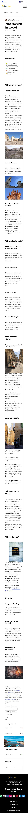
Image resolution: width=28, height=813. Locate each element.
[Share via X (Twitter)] (9, 724)
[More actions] (22, 20)
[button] (25, 6)
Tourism (11, 12)
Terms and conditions (14, 810)
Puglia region (9, 714)
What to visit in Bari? (12, 749)
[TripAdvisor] (4, 796)
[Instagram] (10, 796)
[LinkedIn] (20, 796)
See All (21, 733)
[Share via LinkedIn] (12, 724)
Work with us (14, 804)
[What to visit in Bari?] (14, 741)
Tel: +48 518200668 (14, 783)
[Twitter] (23, 796)
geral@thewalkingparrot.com (14, 781)
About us (13, 807)
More (17, 12)
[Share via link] (15, 724)
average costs (14, 708)
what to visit (14, 706)
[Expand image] (14, 138)
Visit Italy (8, 711)
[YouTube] (14, 796)
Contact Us (13, 801)
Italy (6, 719)
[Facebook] (7, 796)
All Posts (6, 12)
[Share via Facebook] (6, 724)
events (7, 708)
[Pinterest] (17, 796)
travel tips (8, 706)
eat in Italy (14, 711)
